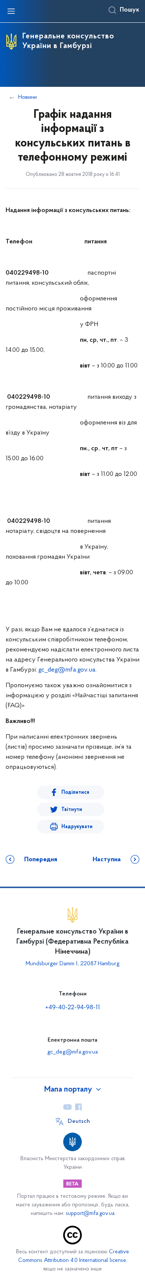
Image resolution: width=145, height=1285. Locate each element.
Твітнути (71, 809)
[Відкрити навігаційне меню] (11, 11)
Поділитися (75, 792)
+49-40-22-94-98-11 (72, 1007)
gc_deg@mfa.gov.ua (67, 670)
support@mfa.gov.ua (90, 1213)
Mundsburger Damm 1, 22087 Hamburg (73, 964)
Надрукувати (77, 827)
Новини (27, 97)
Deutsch (79, 1121)
